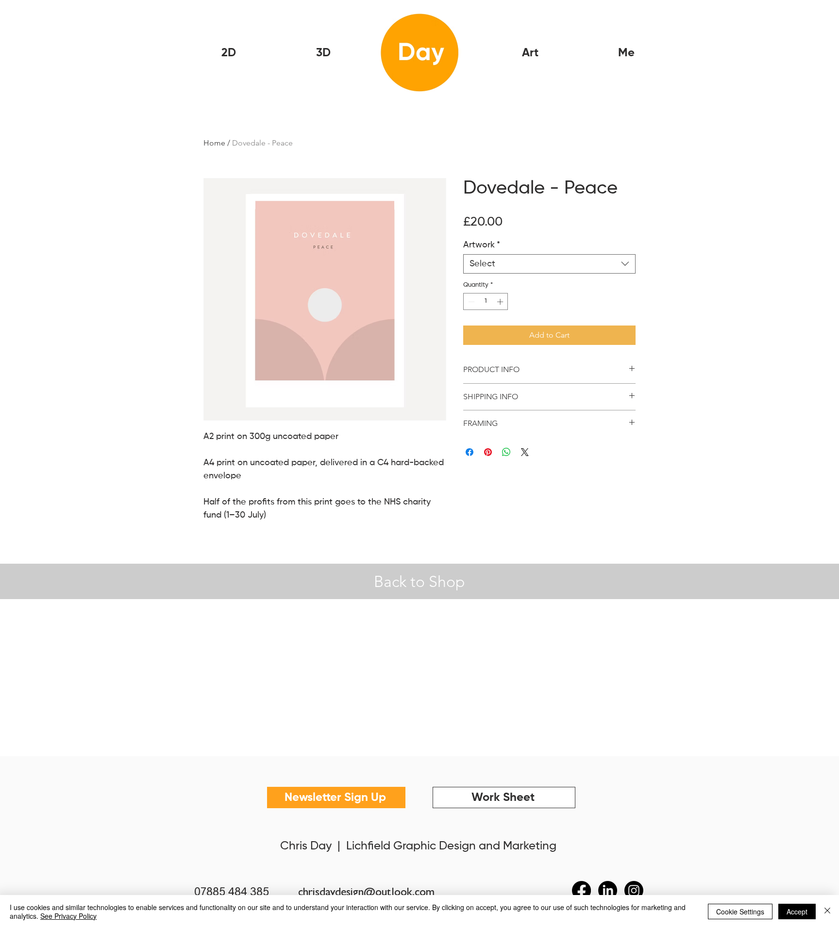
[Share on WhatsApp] (506, 452)
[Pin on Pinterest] (488, 452)
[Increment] (501, 301)
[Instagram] (633, 890)
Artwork (481, 245)
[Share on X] (525, 452)
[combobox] (549, 264)
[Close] (827, 911)
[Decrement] (470, 301)
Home (214, 142)
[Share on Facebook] (469, 452)
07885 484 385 (231, 892)
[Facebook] (581, 890)
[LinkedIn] (607, 890)
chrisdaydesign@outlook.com (366, 893)
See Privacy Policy (68, 916)
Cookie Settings (740, 911)
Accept (797, 911)
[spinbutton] (485, 301)
